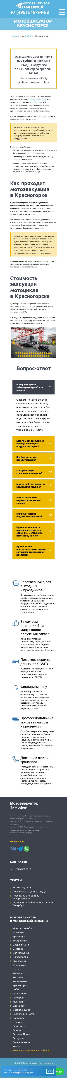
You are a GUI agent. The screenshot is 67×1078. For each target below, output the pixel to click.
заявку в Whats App (37, 99)
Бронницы (19, 936)
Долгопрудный (21, 952)
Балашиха (18, 932)
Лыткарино (19, 993)
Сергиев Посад (21, 1034)
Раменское (19, 1025)
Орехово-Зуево (21, 1009)
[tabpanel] (33, 342)
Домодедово (20, 956)
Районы (29, 36)
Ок (50, 1071)
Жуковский (19, 960)
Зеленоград (19, 964)
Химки (17, 1046)
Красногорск (20, 985)
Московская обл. (22, 928)
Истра (16, 968)
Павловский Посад (24, 1013)
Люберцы (18, 997)
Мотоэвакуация (22, 887)
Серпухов (18, 1038)
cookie (26, 1070)
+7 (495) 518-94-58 (29, 12)
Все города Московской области (31, 1050)
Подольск (18, 1017)
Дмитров (18, 948)
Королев (18, 977)
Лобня (16, 989)
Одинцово (19, 1005)
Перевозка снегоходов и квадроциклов (27, 897)
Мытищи (18, 1001)
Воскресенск (20, 940)
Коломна (18, 972)
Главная (15, 36)
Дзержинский (21, 944)
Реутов (17, 1029)
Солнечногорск (22, 1042)
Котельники (20, 981)
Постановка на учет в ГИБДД (29, 891)
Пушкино (18, 1021)
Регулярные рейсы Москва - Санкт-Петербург (33, 904)
